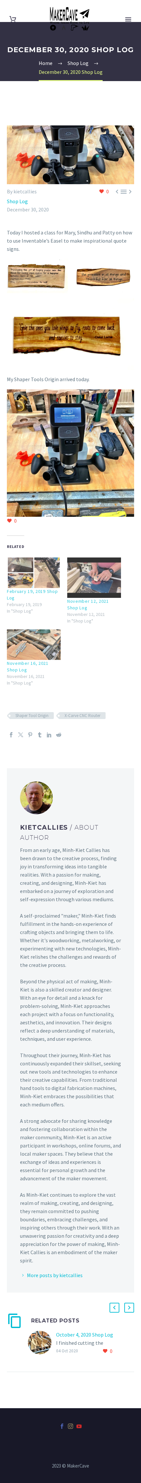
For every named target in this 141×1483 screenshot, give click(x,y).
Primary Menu (128, 19)
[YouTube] (79, 1426)
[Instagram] (70, 1426)
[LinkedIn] (49, 734)
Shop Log (17, 201)
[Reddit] (58, 734)
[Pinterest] (30, 734)
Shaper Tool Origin (32, 715)
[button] (37, 276)
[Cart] (13, 19)
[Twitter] (20, 734)
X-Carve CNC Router (82, 715)
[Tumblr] (39, 734)
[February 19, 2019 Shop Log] (34, 572)
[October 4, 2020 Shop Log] (42, 1343)
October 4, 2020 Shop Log (84, 1334)
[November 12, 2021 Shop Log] (94, 577)
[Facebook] (11, 734)
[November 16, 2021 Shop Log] (34, 644)
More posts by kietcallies (55, 1275)
